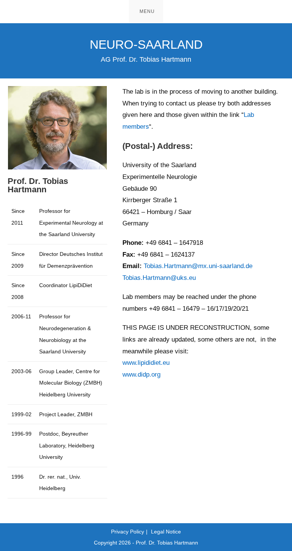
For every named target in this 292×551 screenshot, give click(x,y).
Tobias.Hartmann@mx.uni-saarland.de (198, 266)
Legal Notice (166, 532)
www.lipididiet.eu (146, 362)
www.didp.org (141, 374)
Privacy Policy (127, 532)
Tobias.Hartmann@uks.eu (159, 277)
